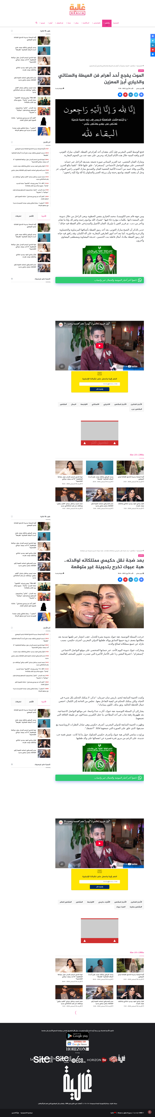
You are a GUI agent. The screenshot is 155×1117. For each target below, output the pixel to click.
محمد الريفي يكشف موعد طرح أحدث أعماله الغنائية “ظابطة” (100, 478)
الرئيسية (116, 23)
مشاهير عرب (136, 409)
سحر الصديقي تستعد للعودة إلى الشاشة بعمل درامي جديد (102, 504)
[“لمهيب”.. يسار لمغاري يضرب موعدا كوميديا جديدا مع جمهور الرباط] (44, 131)
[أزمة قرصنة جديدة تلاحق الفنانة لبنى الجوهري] (130, 468)
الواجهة (83, 404)
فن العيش (60, 23)
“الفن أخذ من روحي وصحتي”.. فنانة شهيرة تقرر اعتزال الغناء (23, 119)
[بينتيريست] (125, 94)
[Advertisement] (100, 46)
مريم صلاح (139, 88)
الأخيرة (44, 216)
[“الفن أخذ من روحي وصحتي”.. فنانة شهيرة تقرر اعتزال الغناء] (44, 121)
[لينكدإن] (130, 94)
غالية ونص (97, 23)
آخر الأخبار (86, 23)
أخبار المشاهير (119, 404)
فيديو (43, 23)
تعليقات (18, 216)
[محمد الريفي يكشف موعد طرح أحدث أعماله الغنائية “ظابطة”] (99, 468)
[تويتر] (136, 94)
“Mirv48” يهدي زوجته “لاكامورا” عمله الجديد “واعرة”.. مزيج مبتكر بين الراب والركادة (25, 100)
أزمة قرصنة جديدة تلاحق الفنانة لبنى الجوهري (131, 478)
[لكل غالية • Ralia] (77, 9)
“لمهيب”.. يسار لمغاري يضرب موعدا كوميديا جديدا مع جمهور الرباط (24, 129)
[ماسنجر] (120, 94)
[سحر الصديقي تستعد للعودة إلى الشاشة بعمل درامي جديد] (99, 494)
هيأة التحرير (15, 1113)
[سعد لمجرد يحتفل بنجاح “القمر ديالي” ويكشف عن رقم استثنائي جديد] (69, 494)
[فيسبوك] (141, 94)
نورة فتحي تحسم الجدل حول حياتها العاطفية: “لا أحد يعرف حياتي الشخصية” (70, 479)
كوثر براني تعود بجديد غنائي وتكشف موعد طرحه (131, 504)
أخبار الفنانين (136, 404)
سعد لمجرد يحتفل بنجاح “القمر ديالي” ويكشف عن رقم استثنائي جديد (70, 504)
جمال (77, 23)
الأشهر (31, 216)
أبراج (50, 23)
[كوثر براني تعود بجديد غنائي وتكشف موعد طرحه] (130, 494)
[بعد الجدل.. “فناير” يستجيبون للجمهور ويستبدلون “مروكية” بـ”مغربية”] (44, 111)
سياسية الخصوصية (27, 1113)
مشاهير (107, 23)
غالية (112, 1113)
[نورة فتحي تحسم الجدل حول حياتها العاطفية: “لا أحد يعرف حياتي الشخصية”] (69, 468)
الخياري (106, 404)
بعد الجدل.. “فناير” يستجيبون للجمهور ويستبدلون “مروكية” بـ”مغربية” (26, 110)
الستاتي (95, 404)
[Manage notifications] (149, 1112)
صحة (69, 23)
